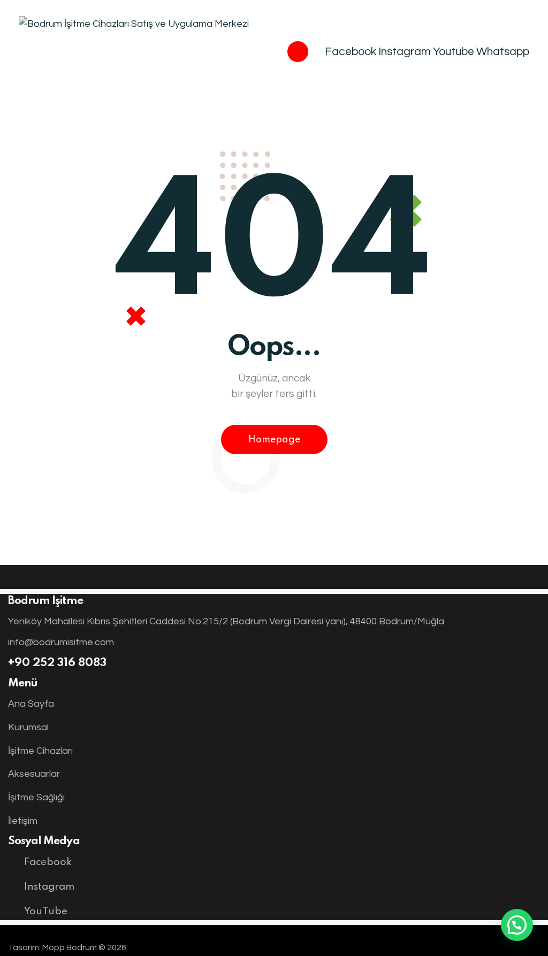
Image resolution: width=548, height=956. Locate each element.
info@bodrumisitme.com (61, 642)
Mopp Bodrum (69, 947)
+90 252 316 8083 (57, 663)
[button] (517, 925)
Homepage (274, 440)
